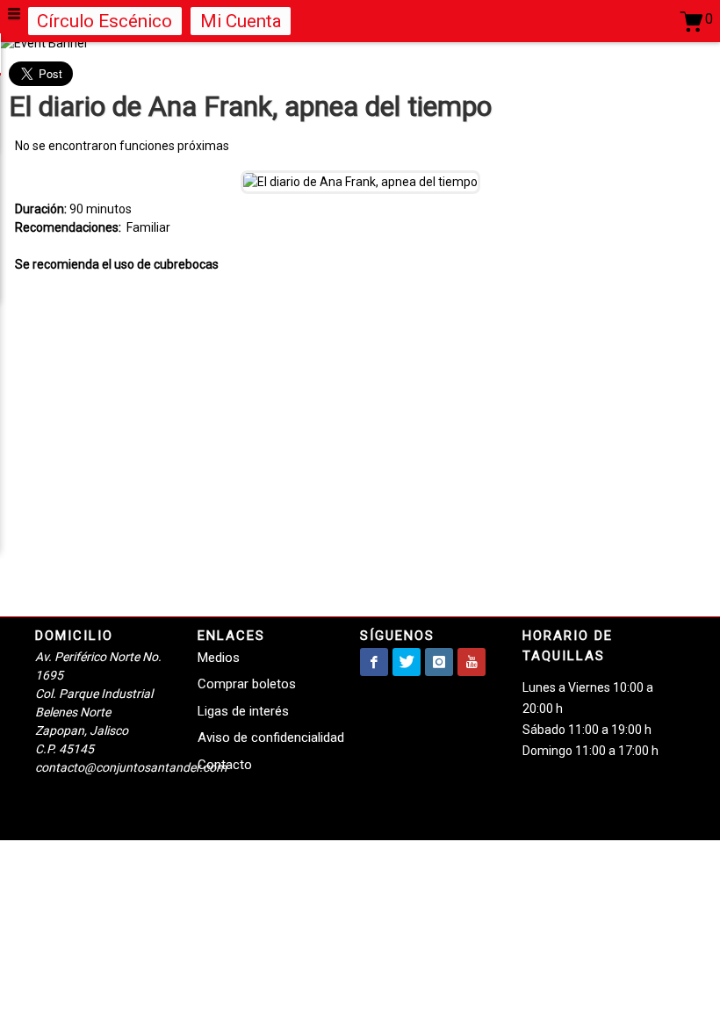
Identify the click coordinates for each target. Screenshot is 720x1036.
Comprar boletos (247, 684)
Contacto (225, 765)
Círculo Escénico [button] (104, 21)
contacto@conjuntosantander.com (131, 767)
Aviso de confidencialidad (271, 737)
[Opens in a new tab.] (374, 662)
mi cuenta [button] (241, 21)
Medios (219, 657)
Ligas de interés (243, 711)
